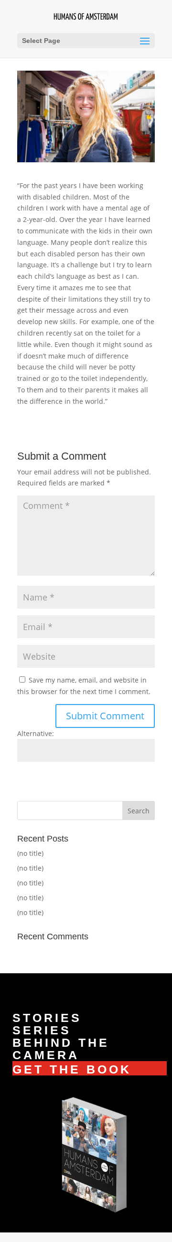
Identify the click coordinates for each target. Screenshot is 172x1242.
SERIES (41, 1030)
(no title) (30, 853)
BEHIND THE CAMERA (60, 1049)
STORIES (47, 1017)
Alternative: (35, 733)
